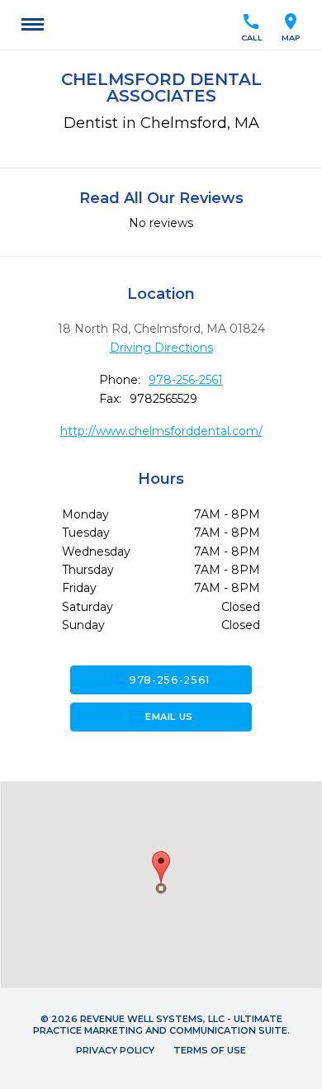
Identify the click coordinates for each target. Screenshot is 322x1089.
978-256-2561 (186, 379)
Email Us (160, 716)
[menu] (32, 24)
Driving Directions (161, 347)
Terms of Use (209, 1050)
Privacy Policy (115, 1050)
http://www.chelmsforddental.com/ (161, 431)
